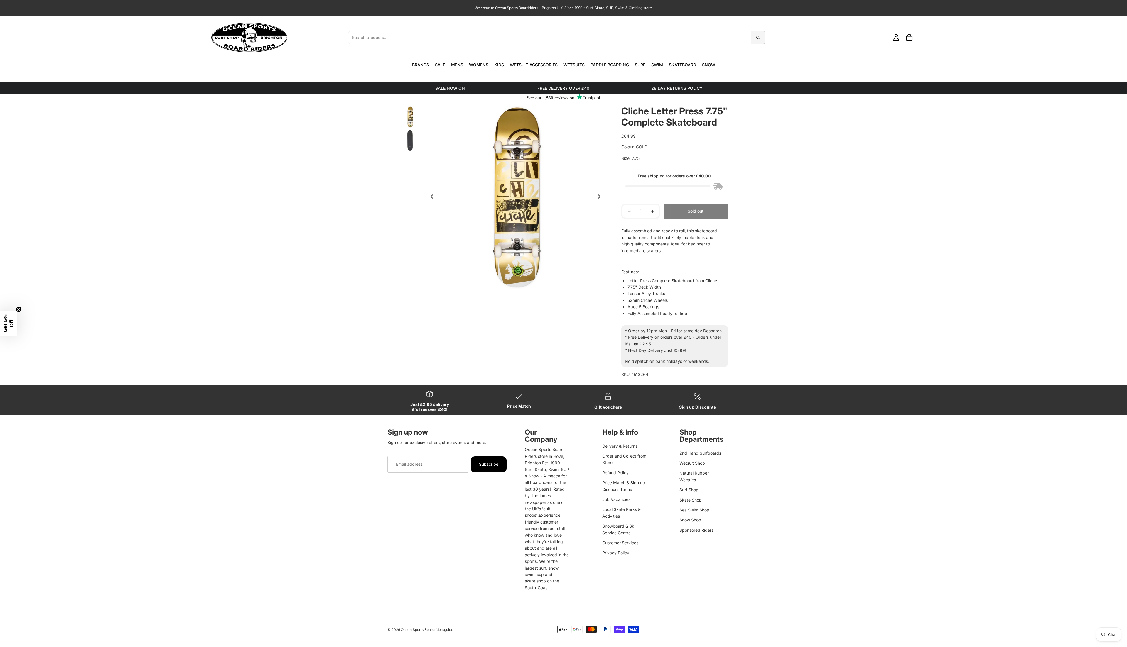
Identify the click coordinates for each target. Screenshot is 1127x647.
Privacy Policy (615, 552)
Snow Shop (690, 519)
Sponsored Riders (696, 530)
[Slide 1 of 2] (410, 117)
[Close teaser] (19, 309)
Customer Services (620, 542)
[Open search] (556, 37)
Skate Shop (690, 499)
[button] (8, 323)
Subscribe (488, 464)
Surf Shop (689, 489)
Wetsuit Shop (692, 462)
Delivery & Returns (619, 445)
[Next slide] (600, 197)
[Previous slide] (430, 197)
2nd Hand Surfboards (700, 452)
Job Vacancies (616, 499)
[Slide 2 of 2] (410, 140)
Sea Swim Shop (694, 509)
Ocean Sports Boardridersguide (427, 629)
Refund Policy (615, 472)
